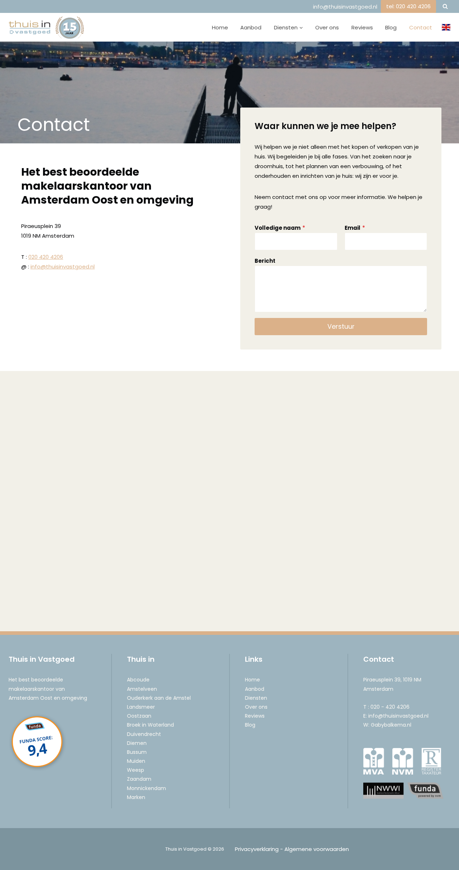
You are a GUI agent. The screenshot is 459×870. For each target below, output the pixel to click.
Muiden (136, 761)
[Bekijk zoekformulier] (445, 6)
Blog (391, 27)
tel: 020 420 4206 (408, 6)
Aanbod (250, 27)
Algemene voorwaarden (316, 849)
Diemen (137, 743)
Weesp (135, 770)
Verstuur (341, 326)
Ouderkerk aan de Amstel (159, 698)
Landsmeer (141, 706)
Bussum (137, 752)
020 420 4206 (45, 257)
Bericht (265, 261)
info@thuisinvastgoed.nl (345, 6)
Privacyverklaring (257, 849)
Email (355, 228)
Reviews (362, 27)
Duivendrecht (144, 734)
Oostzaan (139, 715)
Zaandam (139, 779)
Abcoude (138, 679)
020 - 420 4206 (390, 706)
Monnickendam (146, 788)
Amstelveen (142, 689)
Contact (420, 27)
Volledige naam (280, 228)
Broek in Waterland (150, 724)
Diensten (256, 698)
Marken (136, 797)
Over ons (327, 27)
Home (220, 27)
